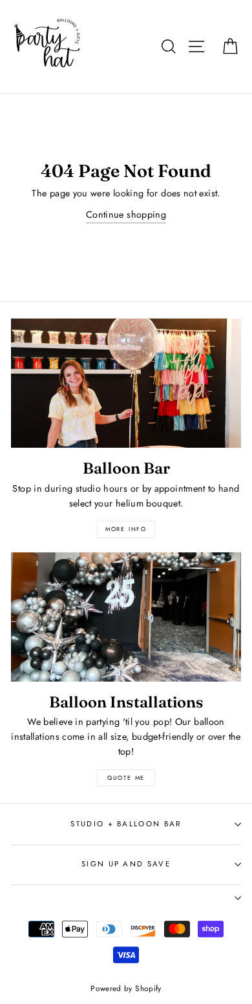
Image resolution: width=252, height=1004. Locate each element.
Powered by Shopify (126, 988)
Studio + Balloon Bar (125, 824)
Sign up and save (126, 864)
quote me (126, 777)
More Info (126, 529)
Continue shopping (126, 214)
